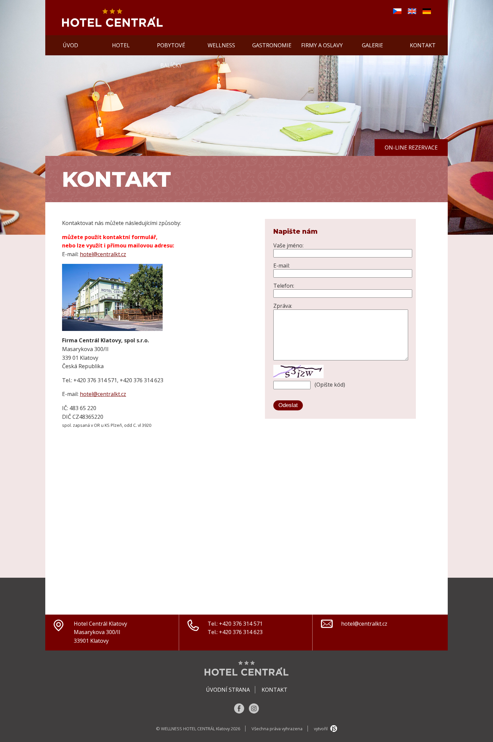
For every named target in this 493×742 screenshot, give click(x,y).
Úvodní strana (228, 689)
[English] (412, 12)
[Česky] (397, 12)
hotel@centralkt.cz (103, 254)
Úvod (70, 45)
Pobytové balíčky (171, 48)
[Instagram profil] (254, 711)
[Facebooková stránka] (239, 711)
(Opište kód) (330, 384)
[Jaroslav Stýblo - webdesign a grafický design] (333, 729)
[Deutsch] (427, 12)
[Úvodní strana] (112, 24)
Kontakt (423, 45)
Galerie (372, 45)
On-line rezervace (411, 147)
